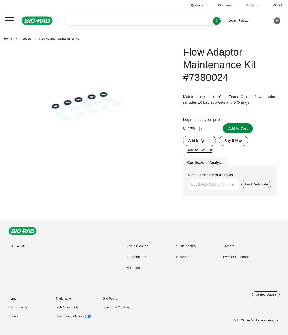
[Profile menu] (259, 20)
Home (8, 38)
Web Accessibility (67, 307)
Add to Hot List (199, 150)
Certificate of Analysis (205, 163)
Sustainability (186, 246)
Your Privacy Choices (70, 316)
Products (25, 38)
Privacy (13, 316)
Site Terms (110, 298)
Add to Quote (199, 141)
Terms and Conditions (117, 307)
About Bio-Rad (137, 246)
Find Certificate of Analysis (210, 175)
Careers (228, 246)
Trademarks (64, 298)
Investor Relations (235, 257)
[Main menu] (9, 20)
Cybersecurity (17, 307)
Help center (135, 268)
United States (266, 294)
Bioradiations (136, 257)
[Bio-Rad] (22, 231)
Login (188, 119)
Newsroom (184, 257)
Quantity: (189, 128)
